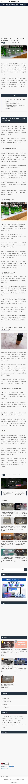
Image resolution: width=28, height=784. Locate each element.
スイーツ (9, 718)
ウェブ (16, 716)
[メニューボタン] (1, 1)
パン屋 (15, 718)
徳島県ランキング (4, 766)
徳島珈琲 (4, 725)
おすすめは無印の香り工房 (13, 103)
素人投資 (5, 707)
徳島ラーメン (17, 722)
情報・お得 (14, 42)
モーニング (21, 718)
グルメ (4, 718)
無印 (18, 42)
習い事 (3, 727)
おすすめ (4, 716)
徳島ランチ (9, 722)
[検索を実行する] (25, 569)
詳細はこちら (22, 4)
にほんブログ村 (4, 768)
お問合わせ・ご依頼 (20, 779)
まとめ (8, 108)
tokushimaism (14, 1)
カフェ (21, 716)
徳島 (3, 42)
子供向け (10, 720)
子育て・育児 (7, 701)
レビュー (8, 42)
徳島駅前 (10, 725)
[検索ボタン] (26, 1)
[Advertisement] (14, 21)
